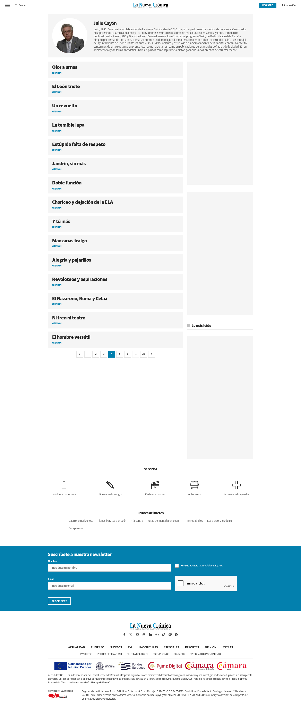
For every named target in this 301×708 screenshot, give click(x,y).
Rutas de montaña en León (163, 520)
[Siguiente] (151, 354)
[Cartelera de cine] (155, 487)
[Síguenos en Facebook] (124, 634)
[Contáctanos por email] (170, 634)
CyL (130, 647)
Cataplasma (76, 528)
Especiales (171, 647)
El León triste (66, 86)
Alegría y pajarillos (71, 260)
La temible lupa (68, 125)
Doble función (66, 183)
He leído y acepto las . (201, 566)
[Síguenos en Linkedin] (150, 634)
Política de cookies (137, 654)
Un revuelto (64, 106)
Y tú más (61, 221)
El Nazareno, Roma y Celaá (79, 298)
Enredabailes (195, 520)
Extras (228, 647)
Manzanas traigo (69, 241)
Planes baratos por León (112, 520)
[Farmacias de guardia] (236, 487)
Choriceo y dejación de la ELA (82, 202)
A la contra (137, 520)
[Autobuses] (194, 487)
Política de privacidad (109, 654)
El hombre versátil (71, 337)
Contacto (179, 654)
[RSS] (176, 634)
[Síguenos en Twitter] (131, 634)
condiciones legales (212, 566)
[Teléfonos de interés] (64, 487)
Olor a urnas (64, 67)
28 (143, 354)
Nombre (52, 561)
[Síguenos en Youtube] (137, 634)
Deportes (192, 647)
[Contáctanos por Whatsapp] (157, 634)
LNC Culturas (148, 647)
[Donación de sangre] (110, 487)
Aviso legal (86, 654)
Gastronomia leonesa (81, 520)
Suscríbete (59, 601)
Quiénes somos (161, 654)
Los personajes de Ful (219, 520)
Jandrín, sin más (69, 163)
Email (51, 579)
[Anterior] (80, 354)
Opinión (210, 647)
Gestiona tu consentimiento (205, 654)
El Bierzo (97, 647)
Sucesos (116, 647)
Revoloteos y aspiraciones (80, 279)
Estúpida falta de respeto (78, 144)
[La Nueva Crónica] (150, 628)
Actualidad (76, 647)
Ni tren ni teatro (68, 318)
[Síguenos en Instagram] (144, 634)
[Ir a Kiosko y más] (163, 634)
